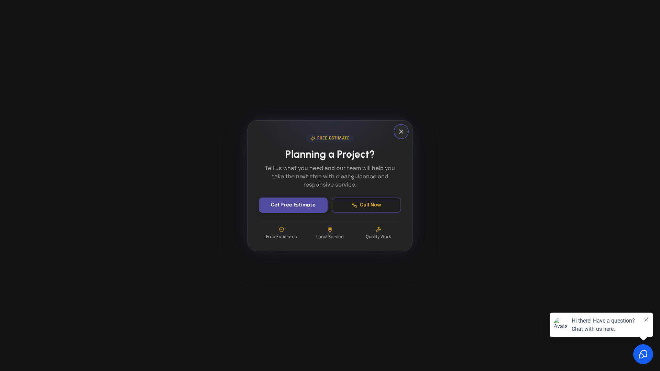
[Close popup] (401, 131)
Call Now (370, 205)
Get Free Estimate (293, 205)
